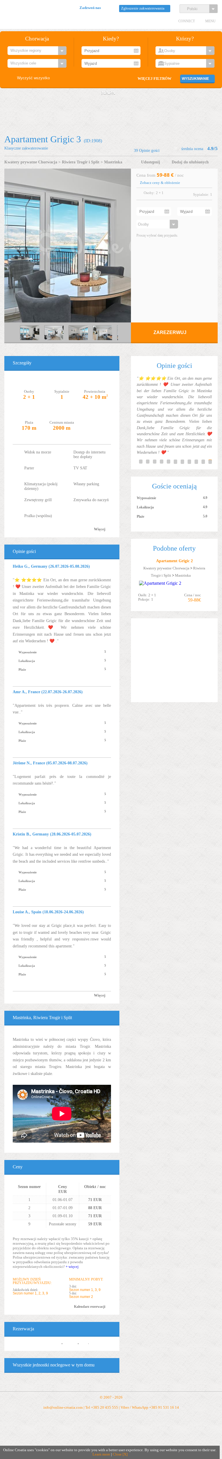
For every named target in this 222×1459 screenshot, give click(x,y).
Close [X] (120, 1454)
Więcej (99, 529)
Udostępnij (150, 162)
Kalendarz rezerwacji (89, 1306)
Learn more (101, 1454)
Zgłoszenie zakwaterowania (142, 8)
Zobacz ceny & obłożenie (160, 183)
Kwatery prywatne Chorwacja (30, 162)
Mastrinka (113, 162)
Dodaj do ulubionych (190, 162)
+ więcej (72, 1266)
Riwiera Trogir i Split (80, 162)
